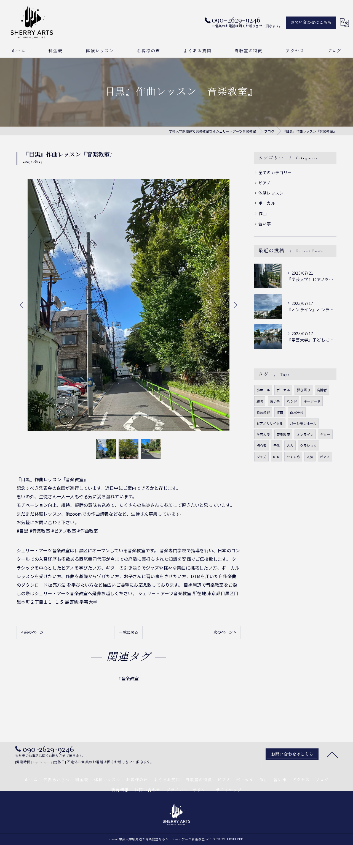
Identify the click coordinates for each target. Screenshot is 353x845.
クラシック (308, 445)
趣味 (259, 401)
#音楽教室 (128, 678)
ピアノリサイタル (269, 423)
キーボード (312, 401)
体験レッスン (271, 193)
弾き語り (303, 389)
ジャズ (261, 456)
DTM (276, 456)
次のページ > (224, 632)
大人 (290, 445)
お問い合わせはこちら (311, 22)
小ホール (263, 389)
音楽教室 (283, 434)
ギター (325, 434)
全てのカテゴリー (275, 172)
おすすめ (293, 456)
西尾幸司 (297, 412)
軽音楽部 (263, 412)
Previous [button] (22, 304)
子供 (276, 445)
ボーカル (266, 203)
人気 (310, 456)
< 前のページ (32, 632)
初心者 (261, 445)
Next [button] (234, 304)
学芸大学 (263, 434)
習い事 (264, 223)
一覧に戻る (128, 632)
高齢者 (322, 389)
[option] (128, 305)
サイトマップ (229, 790)
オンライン (305, 434)
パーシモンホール (303, 423)
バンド (292, 401)
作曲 (262, 213)
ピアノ (264, 182)
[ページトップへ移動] (332, 754)
